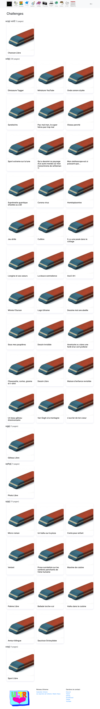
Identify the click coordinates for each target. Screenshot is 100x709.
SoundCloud (69, 697)
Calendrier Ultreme (42, 692)
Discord (68, 692)
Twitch (68, 694)
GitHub (68, 695)
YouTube (68, 701)
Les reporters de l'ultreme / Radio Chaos (48, 694)
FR (90, 4)
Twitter (68, 699)
